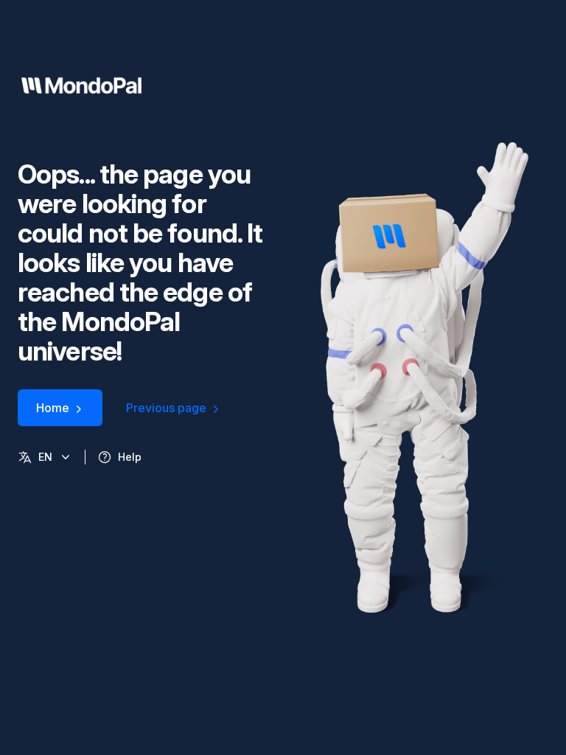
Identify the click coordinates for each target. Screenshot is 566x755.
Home (52, 407)
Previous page (166, 407)
